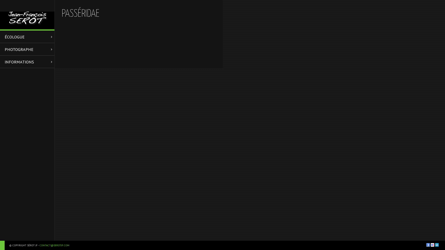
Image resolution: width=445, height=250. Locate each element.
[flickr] (432, 245)
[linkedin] (437, 245)
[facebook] (428, 245)
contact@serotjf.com (54, 245)
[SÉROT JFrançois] (27, 14)
